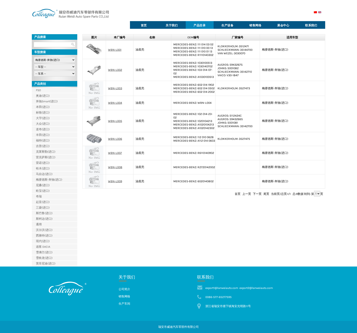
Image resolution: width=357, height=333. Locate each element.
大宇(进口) (43, 118)
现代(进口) (43, 241)
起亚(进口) (43, 202)
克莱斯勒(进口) (45, 151)
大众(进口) (43, 123)
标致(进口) (43, 112)
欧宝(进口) (43, 191)
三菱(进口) (43, 207)
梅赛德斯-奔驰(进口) (49, 179)
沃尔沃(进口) (44, 230)
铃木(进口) (43, 168)
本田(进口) (43, 107)
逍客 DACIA (43, 247)
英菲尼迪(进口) (45, 263)
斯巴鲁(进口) (44, 213)
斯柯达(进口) (44, 219)
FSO (38, 90)
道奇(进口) (43, 129)
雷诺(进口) (43, 163)
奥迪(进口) (43, 96)
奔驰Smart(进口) (47, 101)
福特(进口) (43, 140)
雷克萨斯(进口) (45, 157)
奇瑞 (39, 196)
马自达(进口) (44, 174)
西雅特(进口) (44, 235)
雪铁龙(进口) (44, 258)
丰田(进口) (43, 135)
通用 (39, 224)
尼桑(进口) (43, 185)
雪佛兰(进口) (44, 252)
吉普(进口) (43, 146)
